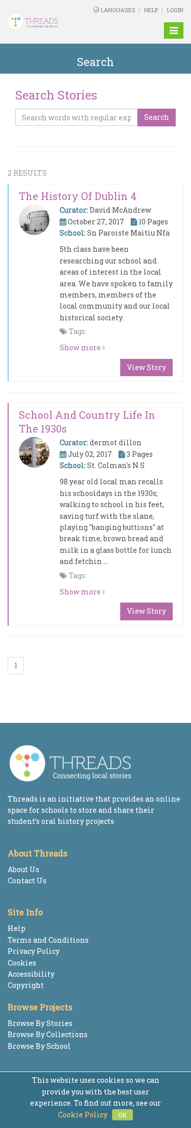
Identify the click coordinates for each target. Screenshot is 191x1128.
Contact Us (27, 880)
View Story (146, 367)
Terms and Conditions (48, 940)
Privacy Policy (34, 951)
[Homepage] (39, 21)
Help (151, 10)
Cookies (22, 963)
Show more (81, 347)
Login (175, 10)
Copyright (26, 985)
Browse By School (39, 1046)
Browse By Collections (48, 1034)
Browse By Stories (40, 1023)
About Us (23, 869)
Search (156, 117)
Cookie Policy (82, 1114)
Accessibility (31, 974)
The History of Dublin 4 (78, 196)
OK (122, 1115)
